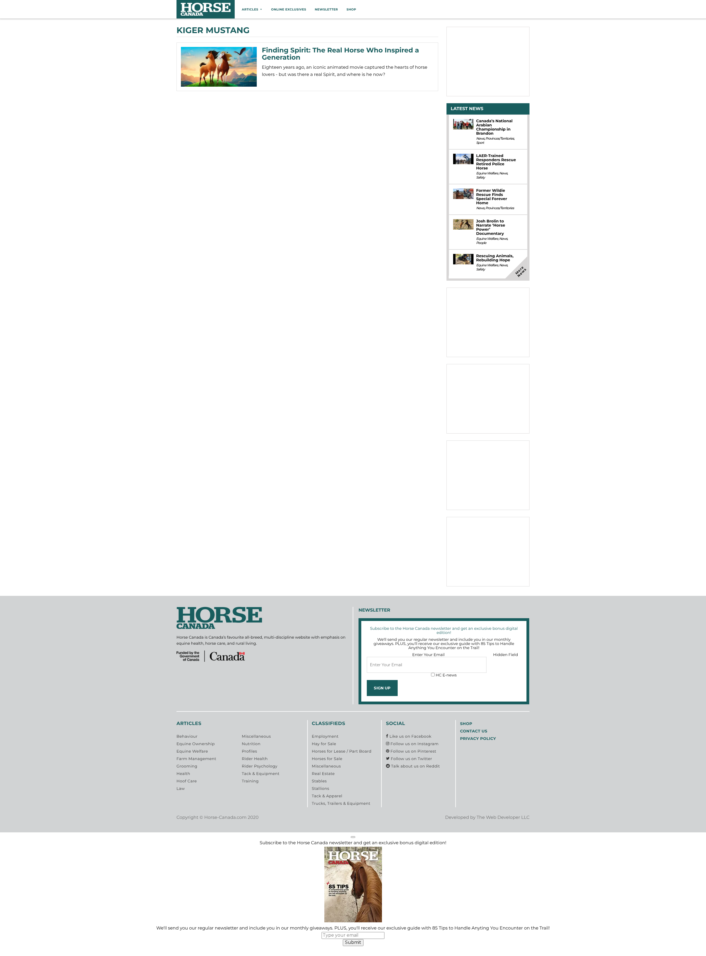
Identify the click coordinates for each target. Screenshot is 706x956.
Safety (480, 178)
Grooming (186, 766)
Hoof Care (186, 781)
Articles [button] (250, 9)
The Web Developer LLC (503, 817)
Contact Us (473, 731)
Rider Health (255, 758)
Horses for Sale (327, 758)
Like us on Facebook (409, 736)
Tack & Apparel (327, 795)
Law (180, 788)
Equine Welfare (487, 173)
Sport (480, 143)
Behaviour (186, 736)
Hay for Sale (324, 743)
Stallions (320, 788)
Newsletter (326, 9)
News (480, 139)
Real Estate (323, 773)
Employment (325, 736)
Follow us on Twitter (411, 758)
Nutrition (251, 743)
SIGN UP (382, 688)
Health (183, 773)
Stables (319, 781)
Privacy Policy (478, 738)
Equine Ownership (195, 743)
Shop (351, 9)
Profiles (249, 751)
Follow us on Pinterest (412, 751)
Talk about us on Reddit (415, 766)
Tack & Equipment (261, 773)
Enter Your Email (428, 654)
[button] (353, 837)
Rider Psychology (259, 766)
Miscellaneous (256, 736)
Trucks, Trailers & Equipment (341, 803)
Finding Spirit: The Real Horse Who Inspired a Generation (340, 54)
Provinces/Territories (499, 139)
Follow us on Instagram (413, 743)
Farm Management (196, 758)
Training (250, 781)
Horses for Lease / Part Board (341, 751)
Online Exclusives (288, 9)
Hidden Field (505, 654)
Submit (353, 942)
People (481, 243)
